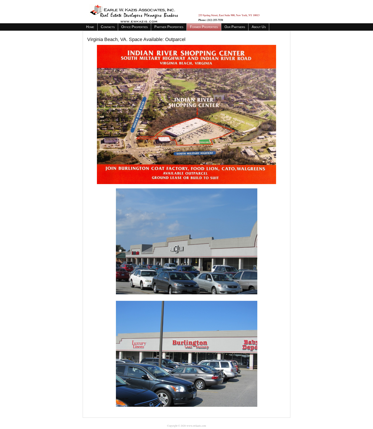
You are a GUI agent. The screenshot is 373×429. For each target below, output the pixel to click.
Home (90, 27)
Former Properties (204, 27)
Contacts (108, 27)
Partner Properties (168, 27)
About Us (259, 27)
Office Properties (134, 27)
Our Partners (234, 27)
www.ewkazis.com (137, 11)
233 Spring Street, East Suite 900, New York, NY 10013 (228, 15)
